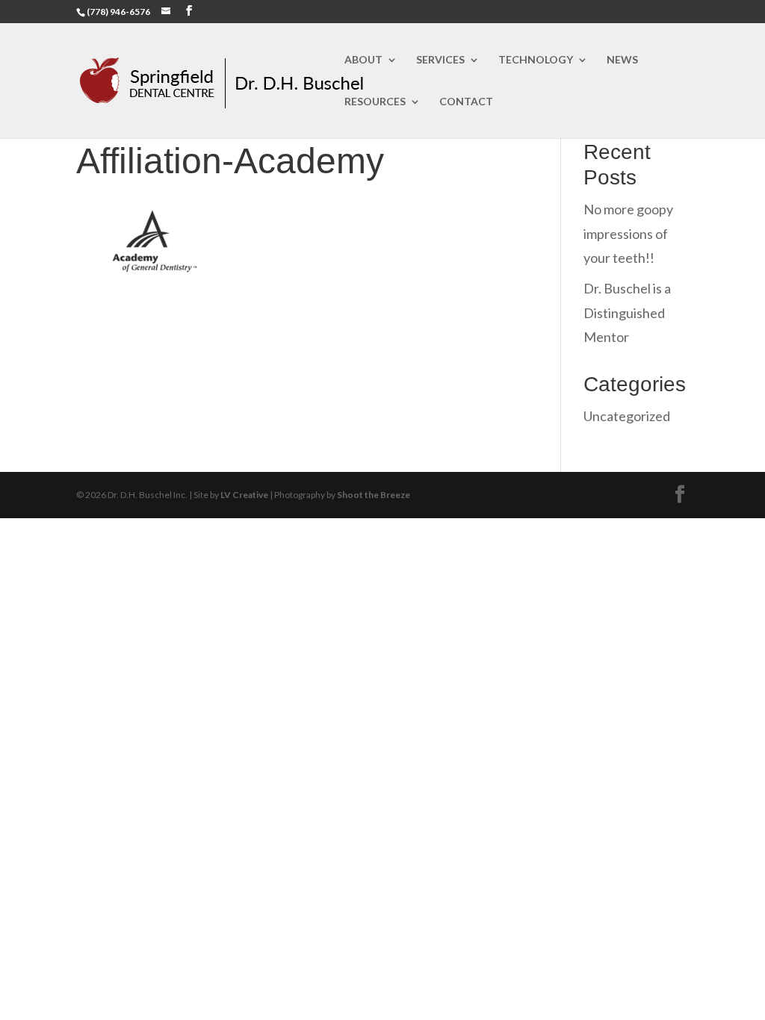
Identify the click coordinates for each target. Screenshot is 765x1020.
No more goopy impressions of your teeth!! (628, 233)
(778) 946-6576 (118, 11)
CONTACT (466, 102)
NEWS (622, 60)
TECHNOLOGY (535, 60)
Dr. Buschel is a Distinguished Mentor (627, 312)
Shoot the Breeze (373, 494)
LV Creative (244, 494)
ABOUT (363, 60)
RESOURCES (375, 102)
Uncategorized (626, 416)
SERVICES (440, 60)
